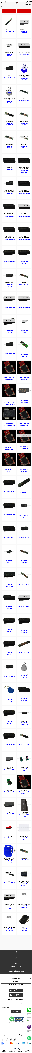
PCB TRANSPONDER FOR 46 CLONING (9, 790)
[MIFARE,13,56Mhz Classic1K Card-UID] (24, 828)
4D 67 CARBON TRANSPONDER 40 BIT (24, 191)
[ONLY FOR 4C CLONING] (24, 529)
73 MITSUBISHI (9, 513)
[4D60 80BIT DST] (9, 598)
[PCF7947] (24, 920)
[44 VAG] (9, 621)
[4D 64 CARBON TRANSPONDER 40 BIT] (9, 229)
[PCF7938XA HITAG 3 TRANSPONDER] (24, 390)
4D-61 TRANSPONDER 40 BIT (9, 214)
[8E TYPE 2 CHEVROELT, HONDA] (24, 482)
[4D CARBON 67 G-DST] (9, 529)
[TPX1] (24, 644)
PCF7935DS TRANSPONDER (24, 721)
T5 (9, 812)
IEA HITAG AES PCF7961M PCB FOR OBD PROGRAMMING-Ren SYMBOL (9, 399)
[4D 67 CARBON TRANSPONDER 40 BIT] (24, 183)
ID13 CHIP (24, 282)
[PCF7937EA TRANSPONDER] (24, 897)
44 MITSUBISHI (9, 351)
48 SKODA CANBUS (24, 121)
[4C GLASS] (24, 552)
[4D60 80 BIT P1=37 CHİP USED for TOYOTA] (24, 160)
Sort (10, 11)
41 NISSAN (24, 259)
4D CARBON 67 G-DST (9, 536)
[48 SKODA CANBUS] (24, 114)
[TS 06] (9, 68)
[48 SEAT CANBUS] (9, 137)
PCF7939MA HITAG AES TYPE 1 (9, 583)
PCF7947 (24, 927)
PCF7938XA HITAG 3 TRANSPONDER (24, 398)
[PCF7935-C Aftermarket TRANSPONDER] (24, 621)
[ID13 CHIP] (24, 275)
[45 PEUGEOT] (9, 482)
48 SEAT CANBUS (9, 144)
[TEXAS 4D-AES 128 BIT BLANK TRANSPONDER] (9, 183)
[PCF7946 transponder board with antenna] (24, 344)
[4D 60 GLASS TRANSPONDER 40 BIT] (24, 575)
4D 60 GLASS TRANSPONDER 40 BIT (24, 583)
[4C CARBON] (9, 160)
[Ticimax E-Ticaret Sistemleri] (16, 1048)
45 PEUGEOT (9, 490)
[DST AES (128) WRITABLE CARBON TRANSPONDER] (24, 506)
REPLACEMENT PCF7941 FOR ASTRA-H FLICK (24, 882)
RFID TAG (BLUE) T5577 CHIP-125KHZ (9, 698)
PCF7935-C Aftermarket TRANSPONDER (24, 629)
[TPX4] (24, 91)
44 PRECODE (9, 743)
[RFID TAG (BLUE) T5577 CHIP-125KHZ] (9, 690)
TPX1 (24, 651)
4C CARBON (9, 167)
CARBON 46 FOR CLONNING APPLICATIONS (9, 675)
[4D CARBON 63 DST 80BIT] (24, 690)
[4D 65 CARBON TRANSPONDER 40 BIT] (24, 229)
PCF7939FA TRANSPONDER (9, 927)
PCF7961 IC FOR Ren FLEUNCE (9, 421)
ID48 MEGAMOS (24, 858)
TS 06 (9, 75)
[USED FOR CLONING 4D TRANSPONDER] (9, 828)
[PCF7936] (9, 644)
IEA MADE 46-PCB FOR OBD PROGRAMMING (9, 375)
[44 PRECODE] (9, 736)
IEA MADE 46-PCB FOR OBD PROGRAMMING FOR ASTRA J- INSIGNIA (9, 445)
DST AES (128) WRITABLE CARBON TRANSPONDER (24, 513)
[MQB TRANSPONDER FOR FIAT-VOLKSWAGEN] (24, 759)
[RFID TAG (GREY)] (24, 667)
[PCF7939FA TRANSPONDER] (9, 920)
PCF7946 (9, 559)
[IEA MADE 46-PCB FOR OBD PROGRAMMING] (9, 367)
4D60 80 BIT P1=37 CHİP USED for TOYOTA (24, 168)
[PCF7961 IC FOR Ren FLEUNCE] (9, 413)
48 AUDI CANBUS (9, 121)
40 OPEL (9, 259)
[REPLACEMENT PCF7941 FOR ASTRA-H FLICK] (24, 874)
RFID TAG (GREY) (24, 674)
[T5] (9, 805)
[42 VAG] (9, 713)
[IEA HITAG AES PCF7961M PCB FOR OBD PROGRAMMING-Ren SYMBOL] (9, 390)
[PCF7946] (9, 552)
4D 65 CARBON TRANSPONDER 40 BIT (24, 237)
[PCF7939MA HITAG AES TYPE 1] (9, 575)
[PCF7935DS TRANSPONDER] (24, 713)
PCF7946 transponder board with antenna (24, 352)
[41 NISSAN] (24, 252)
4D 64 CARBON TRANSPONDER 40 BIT (9, 237)
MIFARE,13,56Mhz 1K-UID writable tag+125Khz (9, 859)
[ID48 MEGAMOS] (24, 851)
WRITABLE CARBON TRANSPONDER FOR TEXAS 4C (9, 767)
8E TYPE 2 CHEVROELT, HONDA (24, 490)
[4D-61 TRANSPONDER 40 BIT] (9, 206)
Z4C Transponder (9, 29)
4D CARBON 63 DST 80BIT (24, 697)
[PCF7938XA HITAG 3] (9, 275)
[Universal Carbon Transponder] (24, 805)
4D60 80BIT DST (9, 605)
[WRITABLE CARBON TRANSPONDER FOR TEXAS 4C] (9, 759)
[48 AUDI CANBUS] (9, 114)
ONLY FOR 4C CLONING (24, 536)
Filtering (25, 11)
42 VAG (9, 720)
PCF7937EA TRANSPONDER (24, 904)
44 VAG (9, 628)
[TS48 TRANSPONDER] (24, 736)
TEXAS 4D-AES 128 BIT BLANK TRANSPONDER (9, 191)
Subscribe (16, 1011)
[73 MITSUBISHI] (9, 506)
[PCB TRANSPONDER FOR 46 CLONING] (9, 782)
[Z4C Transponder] (9, 22)
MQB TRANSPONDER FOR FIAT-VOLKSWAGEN (24, 767)
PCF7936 (9, 651)
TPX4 (24, 98)
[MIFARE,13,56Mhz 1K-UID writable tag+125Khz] (9, 851)
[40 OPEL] (9, 252)
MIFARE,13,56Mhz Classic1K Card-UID (24, 836)
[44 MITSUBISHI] (9, 344)
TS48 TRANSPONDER (24, 743)
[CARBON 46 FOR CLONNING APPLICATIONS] (9, 667)
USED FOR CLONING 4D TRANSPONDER (9, 836)
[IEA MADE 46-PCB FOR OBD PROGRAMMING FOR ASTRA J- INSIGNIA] (9, 436)
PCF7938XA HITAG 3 (9, 282)
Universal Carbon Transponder (24, 813)
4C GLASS (24, 559)
